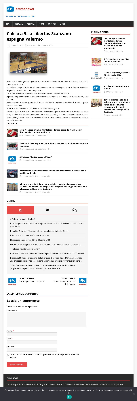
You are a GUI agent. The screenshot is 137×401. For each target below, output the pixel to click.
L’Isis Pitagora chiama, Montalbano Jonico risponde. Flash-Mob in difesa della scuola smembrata (51, 131)
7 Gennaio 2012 (17, 45)
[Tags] (47, 210)
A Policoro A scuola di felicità (22, 219)
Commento (12, 310)
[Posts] (20, 210)
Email (9, 338)
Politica (30, 24)
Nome (10, 331)
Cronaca (19, 24)
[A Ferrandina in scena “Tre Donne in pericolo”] (96, 64)
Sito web (10, 346)
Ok (69, 397)
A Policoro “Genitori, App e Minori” (36, 157)
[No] (133, 394)
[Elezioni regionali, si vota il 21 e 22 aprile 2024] (96, 78)
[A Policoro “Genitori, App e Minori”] (12, 162)
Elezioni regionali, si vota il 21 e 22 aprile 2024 (30, 240)
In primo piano (100, 32)
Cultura (52, 24)
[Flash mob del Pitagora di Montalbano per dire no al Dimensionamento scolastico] (12, 148)
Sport (41, 24)
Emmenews (31, 45)
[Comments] (74, 210)
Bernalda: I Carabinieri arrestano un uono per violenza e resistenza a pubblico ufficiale (53, 171)
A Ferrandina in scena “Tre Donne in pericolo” (30, 235)
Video (62, 24)
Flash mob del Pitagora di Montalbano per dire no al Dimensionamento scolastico (54, 144)
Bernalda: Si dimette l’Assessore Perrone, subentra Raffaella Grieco (39, 231)
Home (7, 24)
